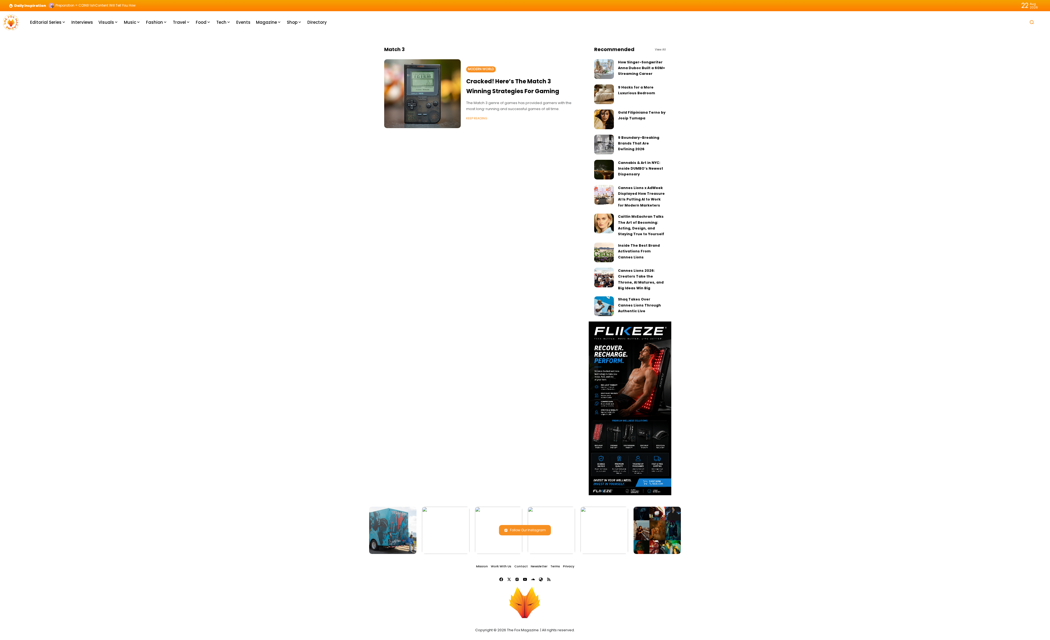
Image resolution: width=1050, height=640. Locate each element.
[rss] (549, 579)
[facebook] (501, 579)
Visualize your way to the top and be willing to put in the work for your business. (120, 5)
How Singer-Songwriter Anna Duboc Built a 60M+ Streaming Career (641, 68)
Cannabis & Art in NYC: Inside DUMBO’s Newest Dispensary (640, 168)
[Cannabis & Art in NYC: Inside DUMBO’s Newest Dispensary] (604, 169)
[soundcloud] (533, 579)
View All (660, 50)
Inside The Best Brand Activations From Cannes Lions (639, 251)
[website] (541, 579)
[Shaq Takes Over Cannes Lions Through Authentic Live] (604, 306)
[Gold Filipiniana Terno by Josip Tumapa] (604, 119)
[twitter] (509, 579)
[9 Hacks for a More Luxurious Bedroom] (604, 94)
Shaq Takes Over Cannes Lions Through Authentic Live (639, 305)
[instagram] (517, 579)
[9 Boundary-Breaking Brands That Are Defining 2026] (604, 144)
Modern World (481, 69)
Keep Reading (476, 118)
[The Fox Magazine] (11, 22)
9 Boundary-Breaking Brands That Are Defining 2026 (638, 143)
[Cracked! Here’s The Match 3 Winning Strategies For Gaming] (422, 93)
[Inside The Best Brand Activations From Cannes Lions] (604, 252)
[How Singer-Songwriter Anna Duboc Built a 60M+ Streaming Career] (604, 69)
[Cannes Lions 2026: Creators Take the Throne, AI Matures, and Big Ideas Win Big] (604, 277)
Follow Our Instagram (528, 530)
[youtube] (525, 579)
